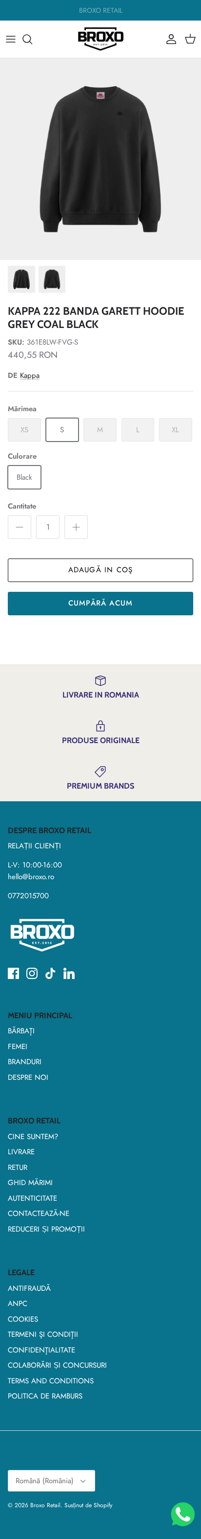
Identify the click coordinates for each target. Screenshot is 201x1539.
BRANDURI (24, 1061)
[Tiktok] (50, 973)
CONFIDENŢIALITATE (41, 1350)
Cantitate (22, 506)
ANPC (17, 1303)
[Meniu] (10, 39)
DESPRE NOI (28, 1077)
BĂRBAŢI (21, 1031)
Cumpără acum (100, 603)
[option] (100, 159)
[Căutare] (32, 39)
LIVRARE (21, 1151)
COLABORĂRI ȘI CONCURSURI (57, 1365)
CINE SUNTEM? (33, 1136)
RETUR (17, 1167)
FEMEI (17, 1046)
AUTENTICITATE (32, 1198)
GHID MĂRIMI (30, 1182)
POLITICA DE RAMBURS (45, 1396)
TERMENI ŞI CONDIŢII (43, 1334)
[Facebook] (13, 973)
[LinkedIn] (69, 973)
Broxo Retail (45, 1505)
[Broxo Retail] (100, 39)
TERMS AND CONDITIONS (51, 1381)
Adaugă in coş (100, 569)
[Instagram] (32, 973)
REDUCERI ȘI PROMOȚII (46, 1229)
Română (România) (45, 1480)
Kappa (30, 375)
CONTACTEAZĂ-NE (38, 1213)
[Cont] (169, 39)
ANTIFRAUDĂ (29, 1288)
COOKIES (23, 1319)
